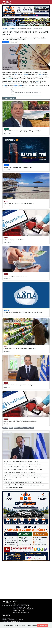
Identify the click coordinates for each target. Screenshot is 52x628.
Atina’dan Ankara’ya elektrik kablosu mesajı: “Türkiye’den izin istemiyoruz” (22, 464)
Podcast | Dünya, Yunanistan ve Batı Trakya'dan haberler (18, 167)
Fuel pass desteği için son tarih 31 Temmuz (14, 240)
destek (42, 74)
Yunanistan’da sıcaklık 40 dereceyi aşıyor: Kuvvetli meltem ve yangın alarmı (23, 469)
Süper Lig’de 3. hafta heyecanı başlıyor (13, 487)
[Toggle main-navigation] (48, 2)
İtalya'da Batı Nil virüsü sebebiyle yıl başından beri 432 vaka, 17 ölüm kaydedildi (24, 475)
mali (39, 74)
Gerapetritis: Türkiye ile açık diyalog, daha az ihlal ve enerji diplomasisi (21, 461)
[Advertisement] (26, 580)
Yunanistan (12, 28)
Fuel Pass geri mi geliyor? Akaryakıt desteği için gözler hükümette (20, 421)
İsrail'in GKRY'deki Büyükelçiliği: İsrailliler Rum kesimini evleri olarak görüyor (23, 482)
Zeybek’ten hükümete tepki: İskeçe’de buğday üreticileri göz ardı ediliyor (22, 131)
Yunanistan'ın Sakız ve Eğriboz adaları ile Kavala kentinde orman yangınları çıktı (24, 485)
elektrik (26, 74)
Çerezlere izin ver (42, 625)
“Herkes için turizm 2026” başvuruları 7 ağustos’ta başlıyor (18, 203)
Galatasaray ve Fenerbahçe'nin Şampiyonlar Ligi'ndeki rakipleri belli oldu (22, 466)
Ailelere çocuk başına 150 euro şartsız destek (15, 276)
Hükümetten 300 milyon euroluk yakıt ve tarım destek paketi (19, 385)
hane (15, 74)
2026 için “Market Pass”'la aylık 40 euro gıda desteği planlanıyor (20, 348)
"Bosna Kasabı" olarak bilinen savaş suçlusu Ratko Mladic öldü (19, 472)
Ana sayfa (4, 28)
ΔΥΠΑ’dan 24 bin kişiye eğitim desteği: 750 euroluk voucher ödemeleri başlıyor (23, 312)
